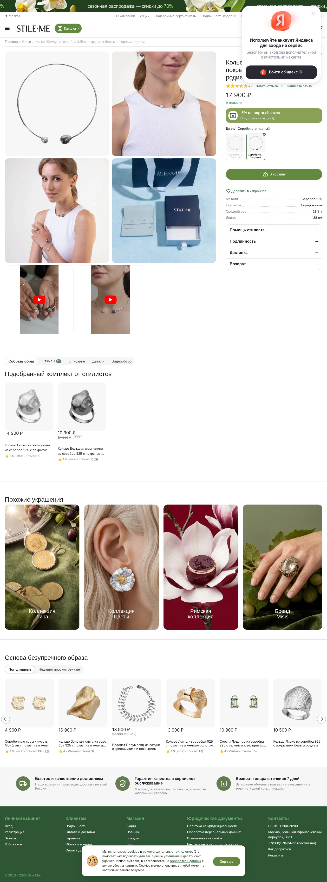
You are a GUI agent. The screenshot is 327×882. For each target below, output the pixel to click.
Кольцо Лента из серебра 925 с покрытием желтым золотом (189, 743)
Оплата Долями (78, 850)
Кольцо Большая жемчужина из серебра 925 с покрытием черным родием (80, 451)
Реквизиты (276, 855)
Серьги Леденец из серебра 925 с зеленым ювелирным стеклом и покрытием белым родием (242, 743)
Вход (9, 826)
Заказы (10, 838)
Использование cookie (204, 838)
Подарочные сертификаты (175, 16)
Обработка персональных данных (214, 832)
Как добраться (279, 849)
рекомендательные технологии (167, 851)
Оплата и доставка (80, 832)
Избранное (13, 844)
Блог (130, 844)
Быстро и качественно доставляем (69, 779)
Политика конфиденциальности (212, 826)
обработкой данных (185, 861)
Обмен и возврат (78, 844)
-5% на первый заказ (260, 113)
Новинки (133, 832)
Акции (145, 16)
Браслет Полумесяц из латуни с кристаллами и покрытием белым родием (136, 747)
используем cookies (123, 851)
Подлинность (75, 826)
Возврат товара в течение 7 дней (268, 779)
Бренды (132, 838)
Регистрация (15, 832)
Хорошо (227, 861)
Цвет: (230, 128)
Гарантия (72, 838)
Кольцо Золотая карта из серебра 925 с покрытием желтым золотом (83, 743)
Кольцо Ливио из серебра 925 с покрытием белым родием (296, 743)
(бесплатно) (292, 843)
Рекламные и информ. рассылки (213, 844)
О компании (125, 16)
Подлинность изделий (219, 16)
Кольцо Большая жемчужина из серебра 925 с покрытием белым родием (27, 448)
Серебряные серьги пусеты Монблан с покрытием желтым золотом (29, 743)
